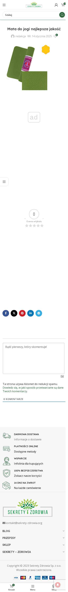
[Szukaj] (62, 15)
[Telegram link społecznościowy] (38, 313)
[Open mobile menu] (4, 5)
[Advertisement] (34, 172)
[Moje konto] (56, 5)
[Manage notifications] (57, 584)
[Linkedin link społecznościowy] (30, 313)
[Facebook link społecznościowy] (5, 313)
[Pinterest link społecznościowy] (22, 313)
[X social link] (14, 313)
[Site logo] (34, 4)
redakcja (20, 36)
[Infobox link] (34, 437)
